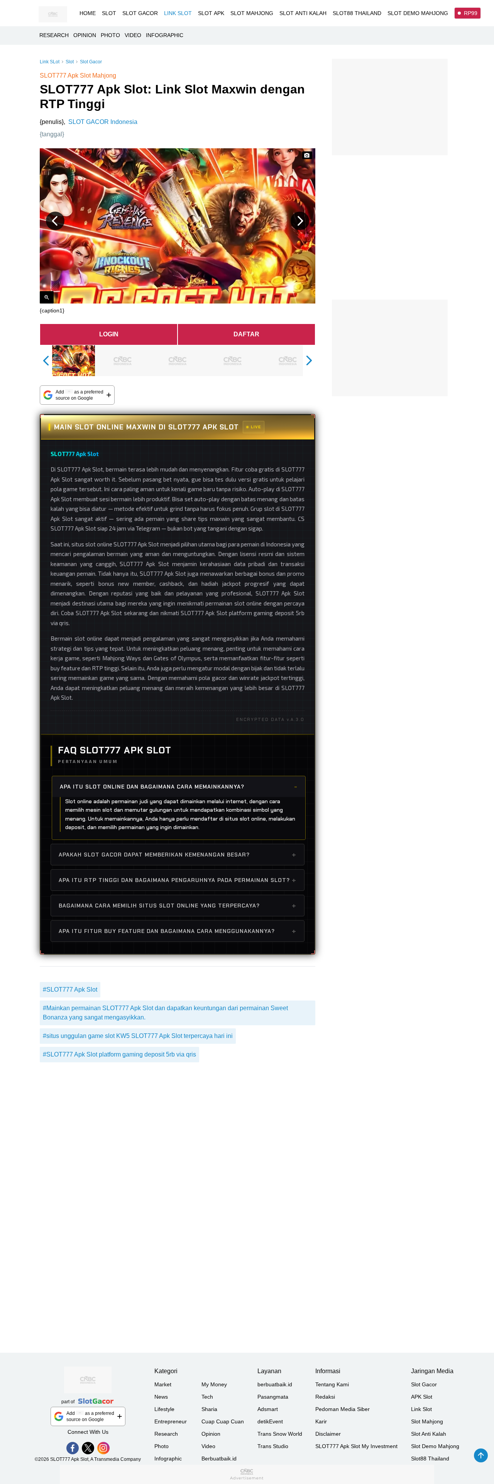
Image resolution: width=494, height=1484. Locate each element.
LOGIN (108, 334)
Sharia (209, 1409)
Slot (70, 61)
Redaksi (325, 1397)
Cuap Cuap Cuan (222, 1421)
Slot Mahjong (427, 1421)
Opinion (210, 1434)
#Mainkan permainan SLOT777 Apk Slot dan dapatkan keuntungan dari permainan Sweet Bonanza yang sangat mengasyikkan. (165, 1013)
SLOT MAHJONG (251, 13)
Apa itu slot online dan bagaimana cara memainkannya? (152, 786)
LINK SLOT (178, 13)
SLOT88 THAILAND (357, 13)
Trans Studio (272, 1446)
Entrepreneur (170, 1421)
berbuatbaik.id (274, 1384)
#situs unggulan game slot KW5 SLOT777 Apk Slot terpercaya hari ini (138, 1036)
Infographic (168, 1458)
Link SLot (49, 61)
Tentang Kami (332, 1384)
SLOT (109, 13)
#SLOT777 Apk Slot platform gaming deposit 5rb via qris (119, 1054)
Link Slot (421, 1409)
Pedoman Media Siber (342, 1409)
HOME (88, 13)
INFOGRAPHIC (164, 35)
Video (208, 1446)
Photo (161, 1446)
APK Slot (421, 1397)
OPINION (84, 35)
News (161, 1397)
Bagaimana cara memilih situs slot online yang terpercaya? (159, 905)
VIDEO (133, 35)
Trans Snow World (279, 1434)
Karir (321, 1421)
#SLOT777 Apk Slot (70, 989)
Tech (207, 1397)
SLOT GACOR (140, 13)
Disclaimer (328, 1434)
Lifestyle (164, 1409)
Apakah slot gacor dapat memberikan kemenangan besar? (154, 854)
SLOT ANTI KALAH (303, 13)
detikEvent (270, 1421)
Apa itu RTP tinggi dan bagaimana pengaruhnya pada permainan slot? (174, 880)
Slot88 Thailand (430, 1458)
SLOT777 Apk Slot (75, 453)
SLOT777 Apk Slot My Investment (356, 1446)
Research (166, 1434)
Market (162, 1384)
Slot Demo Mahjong (435, 1446)
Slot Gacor (91, 61)
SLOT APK (211, 13)
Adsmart (267, 1409)
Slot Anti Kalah (428, 1434)
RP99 (470, 13)
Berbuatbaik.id (219, 1458)
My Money (214, 1384)
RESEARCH (54, 35)
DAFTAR (246, 334)
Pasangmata (272, 1397)
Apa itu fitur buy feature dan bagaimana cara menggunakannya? (167, 931)
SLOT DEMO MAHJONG (417, 13)
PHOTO (110, 35)
